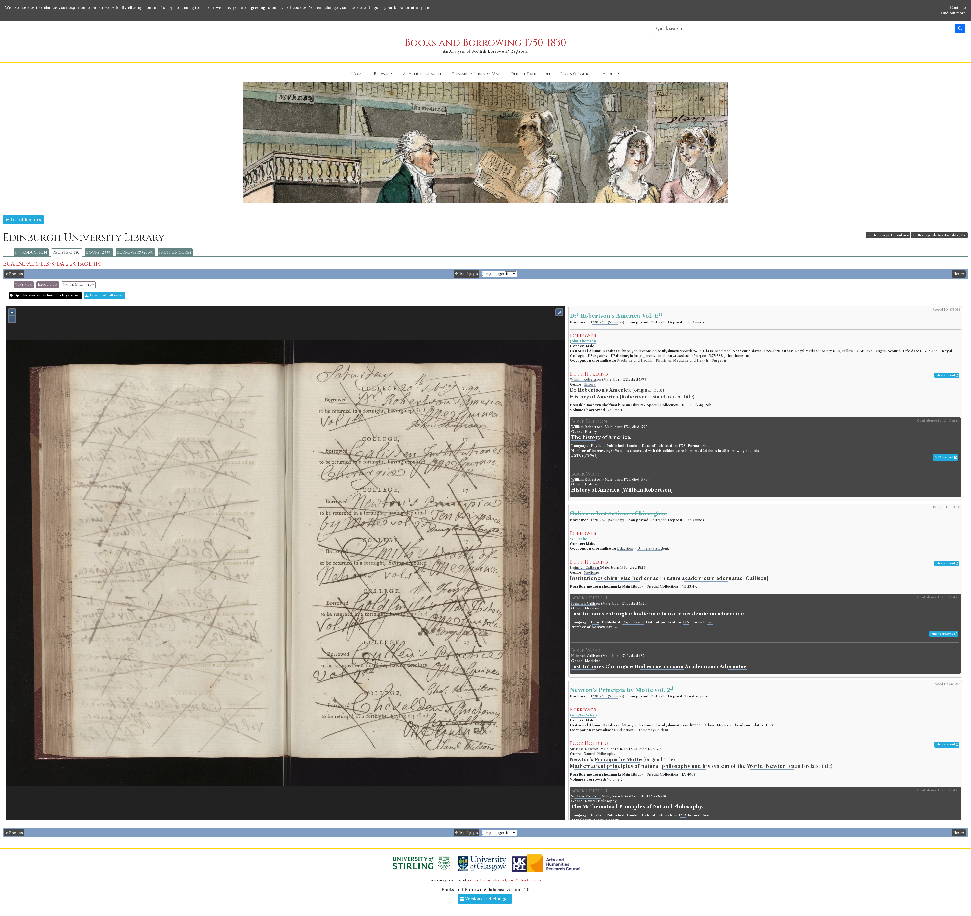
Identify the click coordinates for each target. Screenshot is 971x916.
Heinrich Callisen (585, 567)
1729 (682, 815)
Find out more (953, 13)
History (590, 384)
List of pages (468, 274)
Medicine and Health (634, 361)
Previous (15, 274)
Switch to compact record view (888, 235)
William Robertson (586, 379)
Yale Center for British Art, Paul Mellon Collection (504, 880)
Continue (958, 7)
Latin (595, 622)
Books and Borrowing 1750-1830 (485, 42)
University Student (652, 548)
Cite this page (921, 235)
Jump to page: (493, 274)
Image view (48, 285)
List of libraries (25, 219)
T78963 (590, 455)
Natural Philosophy (599, 754)
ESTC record (944, 457)
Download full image (106, 295)
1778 (682, 446)
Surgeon (719, 361)
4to (705, 446)
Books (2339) (99, 252)
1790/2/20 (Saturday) (607, 322)
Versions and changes (487, 898)
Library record (945, 375)
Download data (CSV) (951, 235)
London (633, 446)
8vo (710, 622)
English (597, 446)
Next (957, 274)
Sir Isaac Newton (584, 749)
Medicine (591, 572)
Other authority (942, 634)
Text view (23, 285)
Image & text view (78, 285)
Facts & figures (175, 252)
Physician (663, 361)
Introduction (31, 252)
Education (625, 548)
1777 (686, 622)
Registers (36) (67, 252)
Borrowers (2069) (135, 252)
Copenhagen (633, 622)
